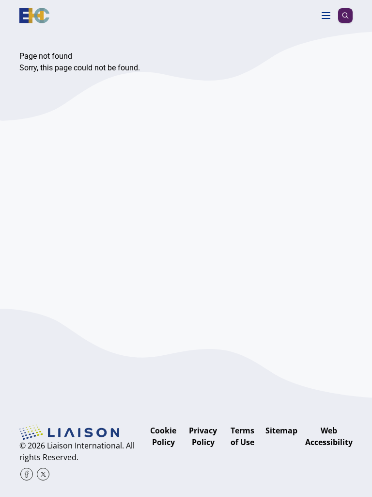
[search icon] (345, 15)
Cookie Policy (163, 436)
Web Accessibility (329, 436)
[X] (43, 474)
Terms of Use (242, 436)
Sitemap (281, 430)
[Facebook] (26, 474)
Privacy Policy (203, 436)
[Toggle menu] (326, 15)
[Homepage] (34, 15)
